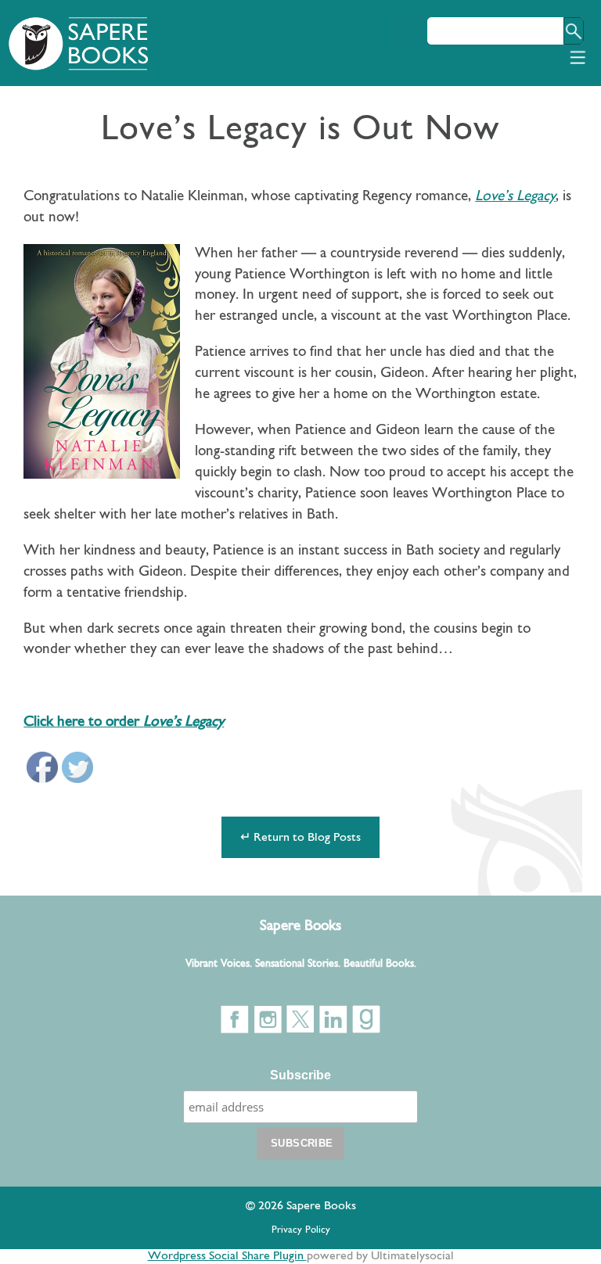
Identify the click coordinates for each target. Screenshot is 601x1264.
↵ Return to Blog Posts (300, 837)
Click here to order (123, 722)
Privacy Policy (301, 1230)
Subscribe (300, 1075)
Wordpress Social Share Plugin (227, 1256)
